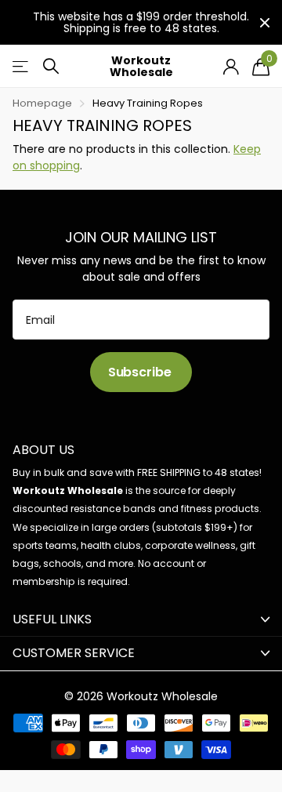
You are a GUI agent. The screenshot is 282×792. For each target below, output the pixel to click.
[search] (51, 66)
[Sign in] (230, 66)
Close (265, 22)
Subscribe (141, 372)
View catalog (22, 66)
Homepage (42, 103)
